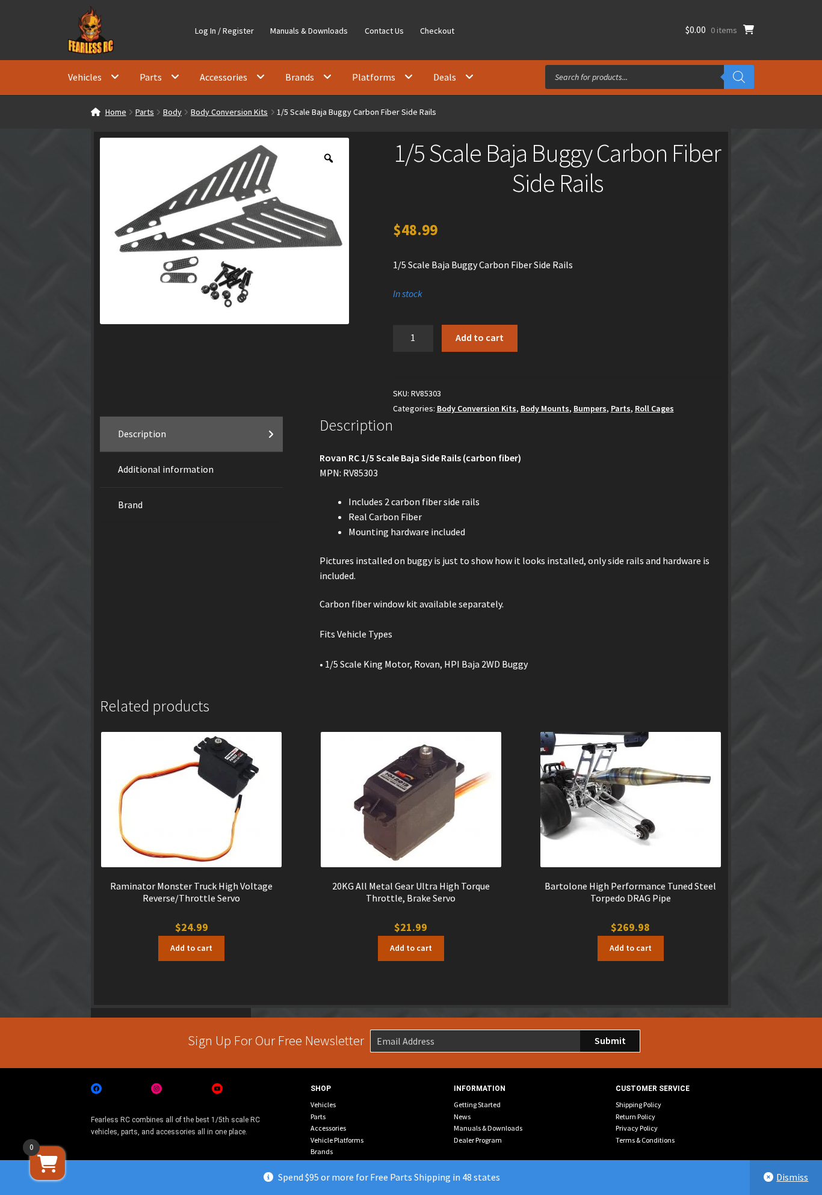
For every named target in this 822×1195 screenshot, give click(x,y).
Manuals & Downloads (309, 30)
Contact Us (384, 30)
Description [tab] (142, 434)
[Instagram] (156, 1088)
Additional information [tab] (166, 469)
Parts (151, 77)
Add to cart (480, 337)
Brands (299, 77)
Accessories (223, 77)
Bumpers (590, 408)
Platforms (373, 77)
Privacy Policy (637, 1127)
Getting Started (477, 1104)
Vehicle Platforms (337, 1139)
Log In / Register (224, 30)
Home (115, 111)
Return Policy (635, 1116)
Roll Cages (654, 408)
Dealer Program (478, 1139)
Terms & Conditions (645, 1139)
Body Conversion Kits (229, 111)
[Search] (739, 77)
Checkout (437, 30)
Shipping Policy (638, 1104)
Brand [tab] (130, 505)
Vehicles (85, 77)
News (462, 1116)
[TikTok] (277, 1088)
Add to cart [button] (191, 947)
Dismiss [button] (792, 1177)
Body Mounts (545, 408)
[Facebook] (96, 1088)
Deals (444, 77)
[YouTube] (217, 1088)
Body (172, 111)
